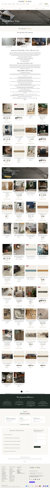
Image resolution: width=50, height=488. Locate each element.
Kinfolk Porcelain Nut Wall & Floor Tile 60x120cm (7, 158)
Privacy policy (6, 486)
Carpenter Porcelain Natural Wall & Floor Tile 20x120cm (31, 321)
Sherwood (23, 61)
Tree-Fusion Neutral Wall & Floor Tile (19, 363)
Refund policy (3, 486)
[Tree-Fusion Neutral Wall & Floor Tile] (21, 365)
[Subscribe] (42, 473)
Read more (25, 99)
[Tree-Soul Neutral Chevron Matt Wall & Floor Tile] (32, 344)
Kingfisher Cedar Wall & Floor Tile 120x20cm (31, 158)
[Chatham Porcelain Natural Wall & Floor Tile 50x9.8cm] (17, 195)
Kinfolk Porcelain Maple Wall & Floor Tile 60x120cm (7, 116)
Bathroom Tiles (26, 58)
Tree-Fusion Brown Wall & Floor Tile (31, 363)
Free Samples (4, 472)
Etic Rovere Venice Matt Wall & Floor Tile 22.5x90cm (31, 137)
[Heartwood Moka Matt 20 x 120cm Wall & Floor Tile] (43, 280)
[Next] (26, 35)
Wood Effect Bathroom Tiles (29, 393)
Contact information (18, 486)
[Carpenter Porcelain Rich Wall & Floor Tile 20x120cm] (32, 323)
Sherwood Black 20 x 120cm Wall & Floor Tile (19, 116)
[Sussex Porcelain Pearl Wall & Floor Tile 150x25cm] (31, 216)
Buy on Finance (4, 477)
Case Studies (4, 476)
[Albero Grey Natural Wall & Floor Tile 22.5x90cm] (20, 139)
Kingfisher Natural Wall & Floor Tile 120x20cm (7, 321)
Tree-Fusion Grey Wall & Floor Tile (43, 363)
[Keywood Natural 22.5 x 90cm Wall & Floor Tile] (43, 216)
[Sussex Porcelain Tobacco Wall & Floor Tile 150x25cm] (33, 216)
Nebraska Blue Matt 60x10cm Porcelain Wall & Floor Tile (30, 278)
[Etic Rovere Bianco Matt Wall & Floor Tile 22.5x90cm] (29, 139)
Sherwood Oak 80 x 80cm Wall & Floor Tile (43, 137)
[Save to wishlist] (3, 113)
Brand (20, 8)
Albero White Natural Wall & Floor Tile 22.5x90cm (7, 299)
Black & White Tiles (12, 471)
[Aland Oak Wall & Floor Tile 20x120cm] (20, 160)
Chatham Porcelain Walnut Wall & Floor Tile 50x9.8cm (19, 193)
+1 (46, 139)
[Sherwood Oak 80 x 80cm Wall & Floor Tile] (21, 118)
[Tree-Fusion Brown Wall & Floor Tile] (17, 365)
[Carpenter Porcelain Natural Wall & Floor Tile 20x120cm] (30, 323)
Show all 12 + (4, 481)
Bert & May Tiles (11, 480)
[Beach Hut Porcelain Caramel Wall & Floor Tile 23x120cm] (43, 237)
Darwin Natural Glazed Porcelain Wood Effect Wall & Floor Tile (19, 278)
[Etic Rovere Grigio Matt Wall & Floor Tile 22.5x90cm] (31, 139)
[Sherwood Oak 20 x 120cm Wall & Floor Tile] (19, 118)
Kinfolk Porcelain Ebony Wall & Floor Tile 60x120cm (7, 256)
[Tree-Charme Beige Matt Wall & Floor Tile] (6, 216)
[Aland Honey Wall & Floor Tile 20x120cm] (18, 160)
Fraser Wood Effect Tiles (22, 95)
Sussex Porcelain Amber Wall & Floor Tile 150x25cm (31, 214)
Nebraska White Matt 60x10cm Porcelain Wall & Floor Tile (31, 193)
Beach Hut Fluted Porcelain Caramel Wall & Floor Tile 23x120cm (31, 299)
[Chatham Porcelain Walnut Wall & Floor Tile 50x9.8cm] (21, 195)
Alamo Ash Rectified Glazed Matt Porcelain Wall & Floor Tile (19, 235)
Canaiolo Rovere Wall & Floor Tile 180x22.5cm (7, 384)
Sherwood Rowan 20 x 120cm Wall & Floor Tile (42, 299)
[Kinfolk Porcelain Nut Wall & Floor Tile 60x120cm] (8, 118)
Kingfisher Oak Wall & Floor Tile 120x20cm (31, 116)
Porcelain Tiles (18, 94)
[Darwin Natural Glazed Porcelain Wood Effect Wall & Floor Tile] (20, 280)
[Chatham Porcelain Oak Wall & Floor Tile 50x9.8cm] (19, 195)
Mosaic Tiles (11, 468)
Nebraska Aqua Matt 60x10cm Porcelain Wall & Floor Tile (31, 256)
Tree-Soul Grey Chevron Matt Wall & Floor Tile (30, 342)
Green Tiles (11, 472)
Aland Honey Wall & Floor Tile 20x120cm (19, 158)
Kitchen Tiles (31, 58)
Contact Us (3, 471)
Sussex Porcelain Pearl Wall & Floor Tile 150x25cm (7, 342)
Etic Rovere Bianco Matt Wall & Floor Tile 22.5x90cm (43, 342)
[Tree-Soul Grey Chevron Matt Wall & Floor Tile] (30, 344)
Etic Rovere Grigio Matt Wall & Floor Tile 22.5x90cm (7, 363)
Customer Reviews (4, 475)
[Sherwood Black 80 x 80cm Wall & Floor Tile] (18, 118)
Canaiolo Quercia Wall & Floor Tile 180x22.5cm (19, 384)
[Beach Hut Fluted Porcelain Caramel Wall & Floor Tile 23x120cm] (42, 237)
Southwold (26, 61)
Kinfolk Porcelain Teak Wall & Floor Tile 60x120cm (42, 193)
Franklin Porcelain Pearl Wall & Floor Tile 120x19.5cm (7, 278)
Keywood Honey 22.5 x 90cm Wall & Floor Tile (42, 214)
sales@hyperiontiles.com (20, 473)
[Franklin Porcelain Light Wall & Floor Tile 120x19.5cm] (43, 118)
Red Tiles (10, 473)
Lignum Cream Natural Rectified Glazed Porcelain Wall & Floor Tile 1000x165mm (31, 235)
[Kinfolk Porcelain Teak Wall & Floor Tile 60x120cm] (9, 118)
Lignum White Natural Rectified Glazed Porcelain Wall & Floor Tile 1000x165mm (19, 256)
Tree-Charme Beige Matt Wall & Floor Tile (7, 214)
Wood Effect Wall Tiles (21, 393)
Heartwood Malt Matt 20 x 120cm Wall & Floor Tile (43, 278)
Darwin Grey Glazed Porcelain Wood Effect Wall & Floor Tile (19, 321)
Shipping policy (13, 486)
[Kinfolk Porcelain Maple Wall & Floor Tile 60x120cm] (6, 118)
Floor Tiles (21, 58)
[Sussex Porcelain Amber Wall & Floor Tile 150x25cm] (29, 216)
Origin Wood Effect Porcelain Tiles (27, 96)
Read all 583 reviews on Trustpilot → (25, 424)
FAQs (2, 480)
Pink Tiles (10, 474)
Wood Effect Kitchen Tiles (37, 393)
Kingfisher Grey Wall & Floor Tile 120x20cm (7, 235)
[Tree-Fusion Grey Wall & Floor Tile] (19, 365)
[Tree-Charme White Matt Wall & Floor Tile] (8, 216)
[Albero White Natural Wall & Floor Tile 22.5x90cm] (18, 139)
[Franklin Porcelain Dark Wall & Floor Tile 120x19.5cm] (41, 118)
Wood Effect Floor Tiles (14, 393)
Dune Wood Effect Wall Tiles (30, 95)
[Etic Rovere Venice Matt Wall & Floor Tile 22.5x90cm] (33, 139)
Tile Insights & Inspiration (4, 474)
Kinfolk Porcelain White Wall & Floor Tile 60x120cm (7, 137)
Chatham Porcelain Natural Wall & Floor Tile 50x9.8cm (43, 321)
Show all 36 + (11, 481)
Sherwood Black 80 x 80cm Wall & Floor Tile (43, 158)
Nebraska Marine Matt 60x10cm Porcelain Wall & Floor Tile (43, 256)
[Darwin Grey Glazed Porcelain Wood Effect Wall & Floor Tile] (18, 280)
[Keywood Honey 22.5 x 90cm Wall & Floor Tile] (42, 216)
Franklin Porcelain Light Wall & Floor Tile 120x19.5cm (19, 214)
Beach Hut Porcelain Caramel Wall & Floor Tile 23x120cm (42, 235)
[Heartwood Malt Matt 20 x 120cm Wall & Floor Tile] (42, 280)
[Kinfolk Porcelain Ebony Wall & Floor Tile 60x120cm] (4, 118)
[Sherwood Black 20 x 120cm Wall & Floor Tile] (16, 118)
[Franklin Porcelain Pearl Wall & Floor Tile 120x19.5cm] (44, 118)
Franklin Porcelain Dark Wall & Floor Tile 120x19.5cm (43, 116)
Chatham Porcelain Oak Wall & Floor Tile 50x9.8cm (19, 299)
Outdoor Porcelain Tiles (12, 477)
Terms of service (10, 486)
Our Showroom (4, 468)
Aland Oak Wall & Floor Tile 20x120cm (7, 193)
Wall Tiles (18, 58)
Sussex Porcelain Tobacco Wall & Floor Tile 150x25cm (19, 342)
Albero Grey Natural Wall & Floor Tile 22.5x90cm (19, 137)
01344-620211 (19, 472)
